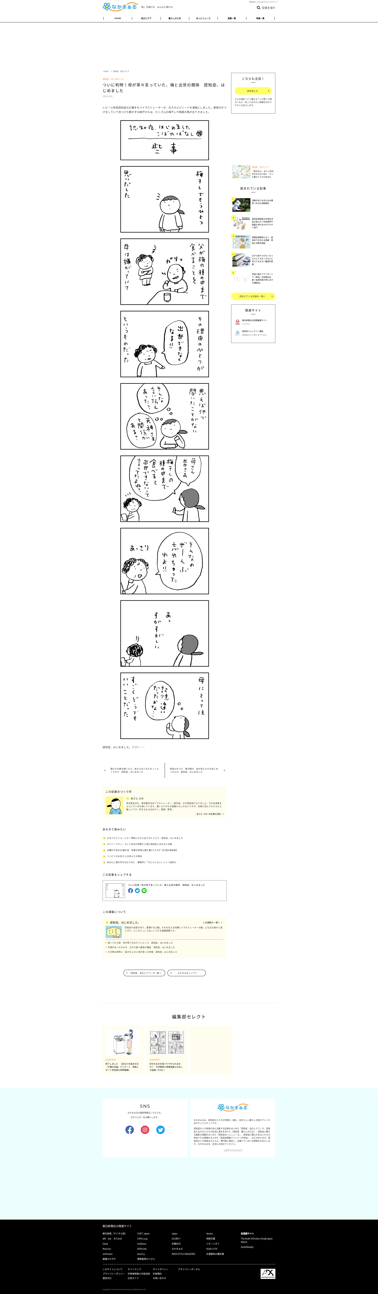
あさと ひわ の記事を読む (209, 813)
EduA (105, 1243)
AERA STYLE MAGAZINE (183, 1253)
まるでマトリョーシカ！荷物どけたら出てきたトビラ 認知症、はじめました (145, 837)
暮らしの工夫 (174, 18)
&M (104, 1238)
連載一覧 (232, 18)
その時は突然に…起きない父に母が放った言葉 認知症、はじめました (142, 951)
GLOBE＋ (176, 1238)
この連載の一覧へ (211, 922)
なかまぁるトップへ (187, 972)
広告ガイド (133, 1278)
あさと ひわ (137, 798)
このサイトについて (233, 1149)
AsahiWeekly (247, 1247)
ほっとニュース (203, 18)
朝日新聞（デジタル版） (115, 1233)
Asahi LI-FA (211, 1248)
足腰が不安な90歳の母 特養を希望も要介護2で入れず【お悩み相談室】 (142, 850)
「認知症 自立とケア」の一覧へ (145, 972)
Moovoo (107, 1248)
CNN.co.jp (142, 1238)
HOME (117, 18)
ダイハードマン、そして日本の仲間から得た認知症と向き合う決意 (139, 843)
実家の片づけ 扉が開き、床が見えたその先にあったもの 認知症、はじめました (194, 770)
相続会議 (210, 1238)
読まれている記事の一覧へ (252, 296)
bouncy (141, 1253)
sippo (174, 1233)
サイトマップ (134, 1269)
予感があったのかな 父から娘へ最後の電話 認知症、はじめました (141, 947)
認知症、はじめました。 (114, 78)
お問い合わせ (159, 1278)
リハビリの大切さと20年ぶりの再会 (124, 856)
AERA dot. (142, 1248)
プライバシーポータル (189, 1269)
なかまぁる (177, 1248)
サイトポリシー (160, 1269)
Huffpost (141, 1243)
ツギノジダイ (213, 1243)
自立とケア (146, 18)
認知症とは (252, 90)
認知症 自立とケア (260, 167)
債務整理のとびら (146, 1258)
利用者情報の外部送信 (139, 1273)
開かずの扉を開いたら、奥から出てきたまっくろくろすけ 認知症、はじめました (134, 770)
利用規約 (157, 1273)
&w (109, 1238)
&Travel (118, 1238)
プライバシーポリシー (114, 1273)
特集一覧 (260, 18)
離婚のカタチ (109, 1258)
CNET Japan (143, 1233)
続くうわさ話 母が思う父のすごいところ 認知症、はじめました (140, 942)
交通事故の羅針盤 (215, 1253)
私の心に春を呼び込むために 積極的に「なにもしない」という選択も (141, 862)
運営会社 (107, 1278)
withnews (108, 1253)
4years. (210, 1233)
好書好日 (176, 1243)
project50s (111, 1059)
